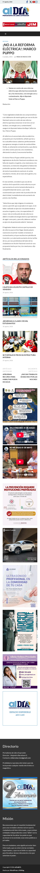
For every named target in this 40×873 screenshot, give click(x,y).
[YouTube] (33, 2)
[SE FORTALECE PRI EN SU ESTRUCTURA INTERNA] (20, 342)
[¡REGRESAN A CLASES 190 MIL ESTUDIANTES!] (20, 308)
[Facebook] (27, 2)
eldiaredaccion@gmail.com (20, 758)
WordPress (14, 870)
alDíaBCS (18, 867)
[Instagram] (36, 2)
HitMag (21, 870)
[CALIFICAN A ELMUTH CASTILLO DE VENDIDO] (20, 274)
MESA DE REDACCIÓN (24, 57)
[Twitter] (30, 2)
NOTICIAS (5, 41)
